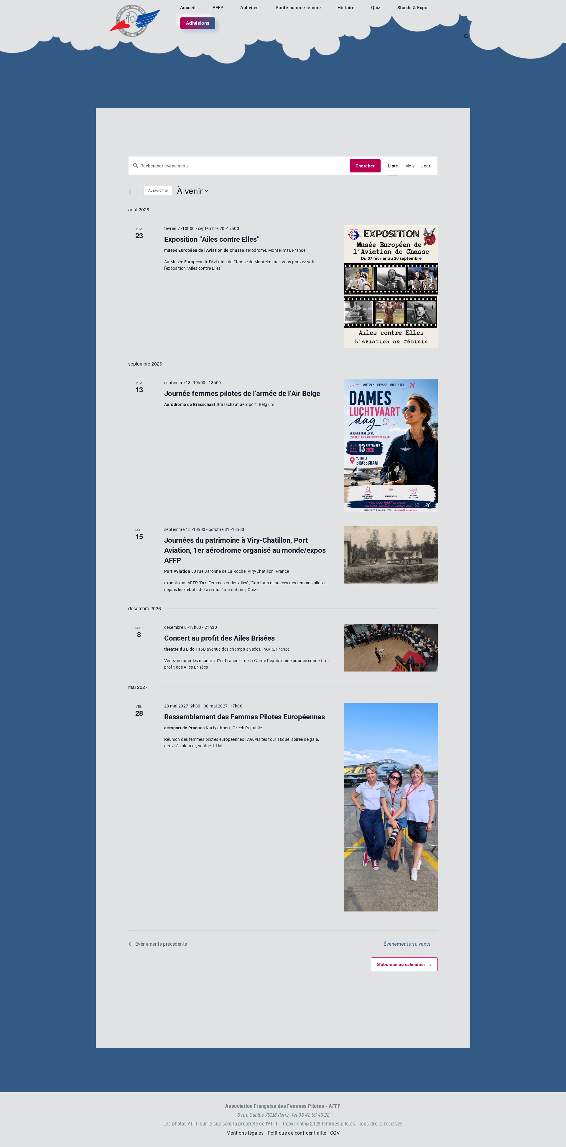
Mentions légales (245, 1133)
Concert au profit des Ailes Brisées (219, 638)
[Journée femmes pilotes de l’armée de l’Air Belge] (391, 445)
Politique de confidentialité (297, 1133)
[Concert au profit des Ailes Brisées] (391, 648)
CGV (335, 1133)
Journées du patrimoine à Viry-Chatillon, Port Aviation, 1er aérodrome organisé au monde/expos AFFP (245, 550)
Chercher (365, 166)
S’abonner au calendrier (401, 964)
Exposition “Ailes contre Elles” (212, 239)
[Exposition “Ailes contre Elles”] (391, 286)
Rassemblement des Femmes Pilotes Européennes (244, 717)
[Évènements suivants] (137, 192)
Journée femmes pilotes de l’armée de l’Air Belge (242, 393)
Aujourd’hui (158, 190)
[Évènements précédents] (129, 192)
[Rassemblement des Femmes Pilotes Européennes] (391, 807)
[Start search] (466, 36)
